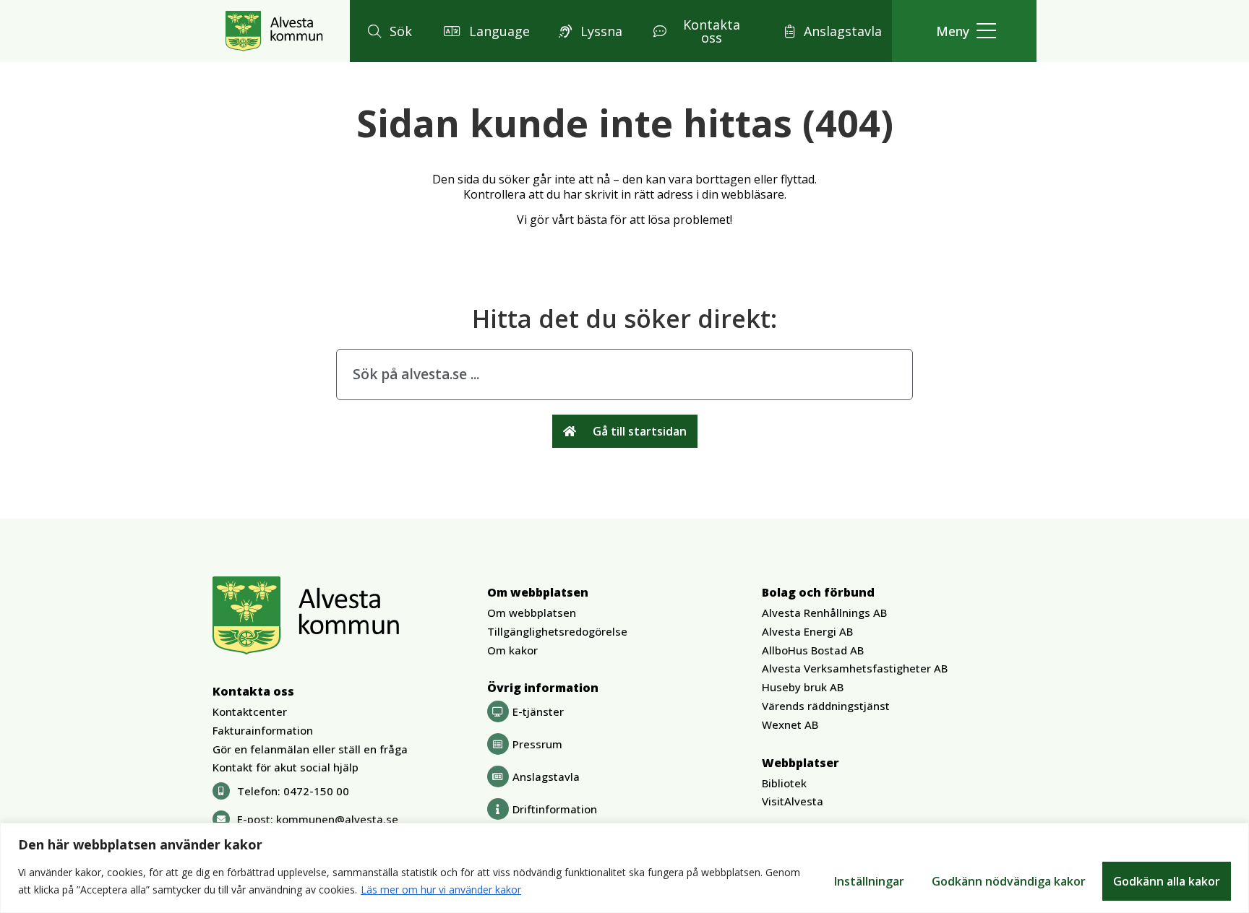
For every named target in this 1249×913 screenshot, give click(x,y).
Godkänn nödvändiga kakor (1009, 881)
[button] (388, 31)
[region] (624, 868)
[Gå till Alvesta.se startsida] (274, 31)
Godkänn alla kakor (1166, 881)
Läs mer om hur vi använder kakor (441, 889)
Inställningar (869, 881)
